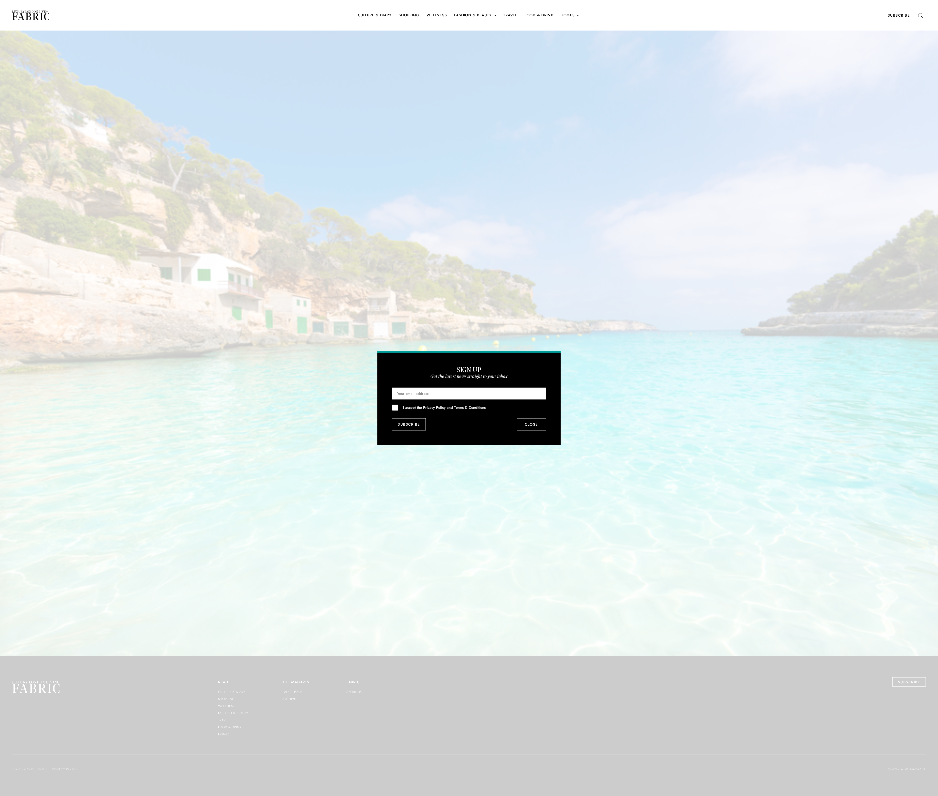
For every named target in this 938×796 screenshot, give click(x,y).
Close (531, 424)
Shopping (409, 15)
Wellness (436, 15)
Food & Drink (538, 15)
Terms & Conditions (470, 407)
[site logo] (30, 15)
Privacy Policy (434, 407)
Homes (568, 15)
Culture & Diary (374, 15)
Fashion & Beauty (472, 15)
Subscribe (899, 15)
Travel (510, 15)
